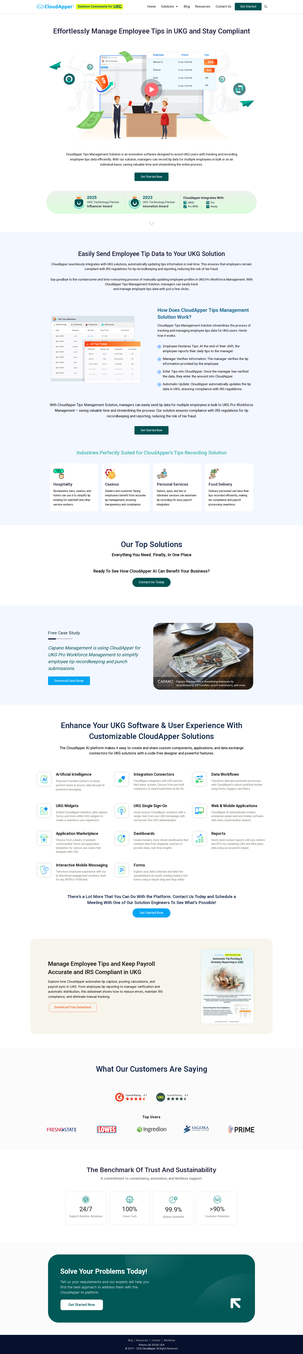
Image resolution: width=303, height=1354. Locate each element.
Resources (142, 1340)
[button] (151, 177)
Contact (156, 1340)
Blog (130, 1340)
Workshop (169, 1340)
